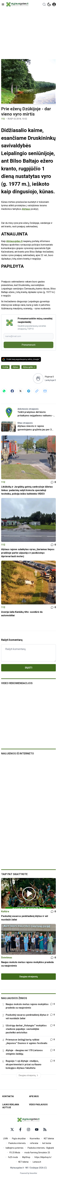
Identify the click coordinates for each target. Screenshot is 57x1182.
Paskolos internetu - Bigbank (41, 1148)
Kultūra (5, 911)
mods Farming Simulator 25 (37, 1152)
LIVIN (5, 1138)
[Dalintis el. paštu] (45, 391)
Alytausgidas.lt (14, 241)
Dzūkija (5, 367)
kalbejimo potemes (14, 1148)
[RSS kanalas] (45, 1129)
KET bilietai (49, 1138)
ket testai (46, 1143)
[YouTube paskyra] (36, 1129)
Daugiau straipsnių (28, 976)
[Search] (44, 4)
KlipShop (26, 1157)
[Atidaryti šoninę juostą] (3, 4)
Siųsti (28, 667)
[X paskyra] (12, 1129)
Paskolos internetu (17, 1143)
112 (3, 119)
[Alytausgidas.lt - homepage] (17, 4)
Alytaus (26, 209)
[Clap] (38, 378)
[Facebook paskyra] (20, 1129)
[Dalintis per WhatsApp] (4, 391)
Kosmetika (35, 1138)
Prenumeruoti (28, 344)
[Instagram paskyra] (28, 1129)
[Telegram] (29, 391)
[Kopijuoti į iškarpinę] (37, 391)
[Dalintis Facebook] (12, 391)
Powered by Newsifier (28, 1173)
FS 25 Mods (15, 1152)
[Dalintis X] (20, 391)
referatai (34, 1143)
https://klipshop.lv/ (43, 1157)
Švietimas (6, 957)
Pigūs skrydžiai (19, 1138)
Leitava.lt (37, 1162)
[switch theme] (49, 4)
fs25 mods (13, 1157)
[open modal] (54, 4)
